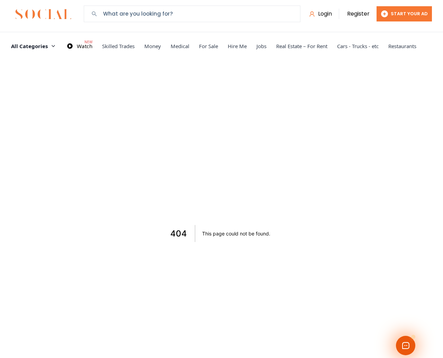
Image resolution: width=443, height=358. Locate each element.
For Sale (208, 46)
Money (152, 46)
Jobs (261, 46)
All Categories (29, 46)
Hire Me (237, 46)
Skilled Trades (118, 46)
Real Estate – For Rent (301, 46)
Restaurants (402, 46)
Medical (180, 46)
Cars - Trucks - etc (358, 46)
